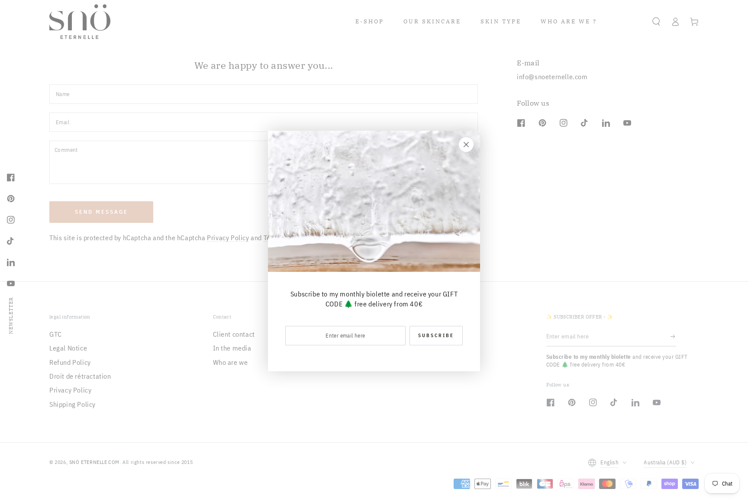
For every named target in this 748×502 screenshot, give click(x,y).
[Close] (466, 144)
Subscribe (436, 335)
